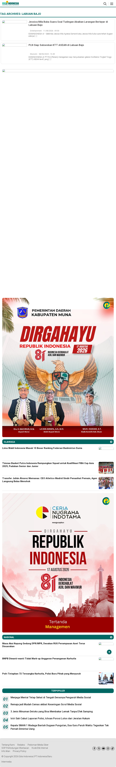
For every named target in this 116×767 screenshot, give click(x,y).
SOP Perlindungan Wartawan (15, 748)
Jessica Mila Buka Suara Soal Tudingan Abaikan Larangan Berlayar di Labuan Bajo (68, 23)
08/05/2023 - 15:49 (47, 54)
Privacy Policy (19, 751)
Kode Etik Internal (40, 748)
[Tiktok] (112, 748)
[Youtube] (103, 748)
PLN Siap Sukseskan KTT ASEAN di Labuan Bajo (56, 45)
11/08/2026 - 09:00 (51, 31)
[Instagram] (108, 748)
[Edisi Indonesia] (10, 4)
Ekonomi (33, 54)
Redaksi (21, 745)
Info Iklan (6, 751)
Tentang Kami (8, 745)
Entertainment (36, 31)
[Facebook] (94, 748)
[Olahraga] (111, 441)
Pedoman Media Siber (38, 745)
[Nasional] (111, 637)
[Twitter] (99, 748)
